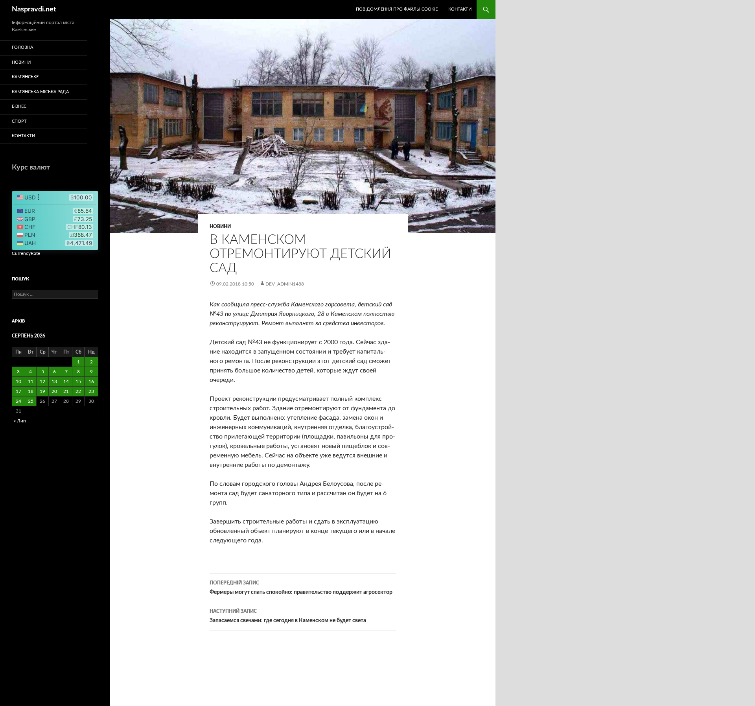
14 (66, 381)
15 (78, 381)
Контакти (459, 9)
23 (91, 391)
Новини (220, 226)
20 (54, 391)
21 (66, 391)
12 (42, 381)
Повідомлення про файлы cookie (397, 9)
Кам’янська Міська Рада (40, 92)
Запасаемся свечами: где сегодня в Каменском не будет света (288, 616)
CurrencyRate (26, 253)
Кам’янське (25, 77)
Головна (22, 47)
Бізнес (19, 106)
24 (18, 401)
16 (91, 381)
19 (42, 391)
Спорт (19, 121)
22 (78, 391)
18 (30, 391)
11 (30, 381)
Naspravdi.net (34, 9)
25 (30, 401)
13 (54, 381)
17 (18, 391)
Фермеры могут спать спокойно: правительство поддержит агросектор (301, 588)
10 (18, 381)
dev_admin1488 (284, 284)
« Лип (20, 420)
